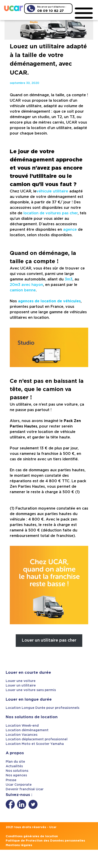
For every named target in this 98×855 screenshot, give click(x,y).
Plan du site (15, 761)
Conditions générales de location (32, 836)
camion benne (23, 290)
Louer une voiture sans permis (31, 690)
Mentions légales (19, 845)
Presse (11, 780)
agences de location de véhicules (49, 301)
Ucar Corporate (19, 784)
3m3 (68, 279)
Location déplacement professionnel (36, 739)
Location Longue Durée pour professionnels (42, 708)
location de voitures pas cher (50, 213)
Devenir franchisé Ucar (25, 789)
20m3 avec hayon (26, 285)
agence (70, 229)
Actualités (14, 766)
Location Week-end (22, 725)
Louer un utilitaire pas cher (49, 640)
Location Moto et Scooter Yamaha (35, 744)
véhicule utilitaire (52, 191)
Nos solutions (17, 770)
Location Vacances (21, 734)
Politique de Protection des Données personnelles (45, 840)
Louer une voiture (21, 681)
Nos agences (16, 775)
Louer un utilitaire (21, 685)
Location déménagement (27, 730)
